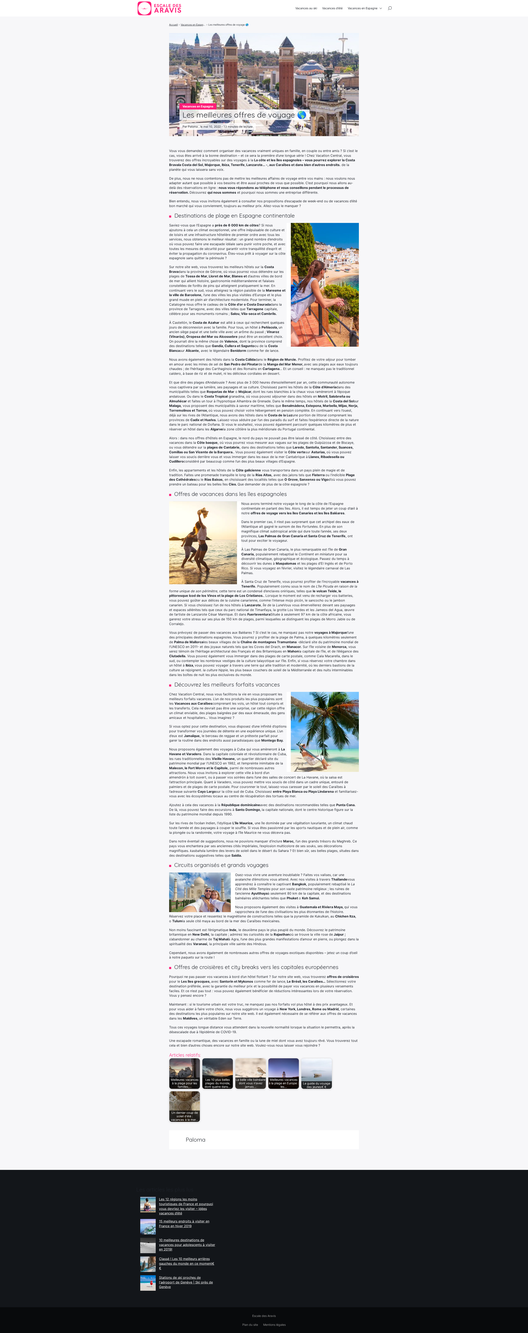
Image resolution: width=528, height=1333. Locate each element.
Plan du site (250, 1324)
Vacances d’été (332, 8)
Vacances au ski (306, 8)
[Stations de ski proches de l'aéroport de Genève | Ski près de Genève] (148, 1283)
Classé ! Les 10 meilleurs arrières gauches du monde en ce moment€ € (186, 1263)
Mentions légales (274, 1324)
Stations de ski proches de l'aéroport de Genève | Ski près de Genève (186, 1282)
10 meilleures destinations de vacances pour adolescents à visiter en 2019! (187, 1244)
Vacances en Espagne (362, 8)
